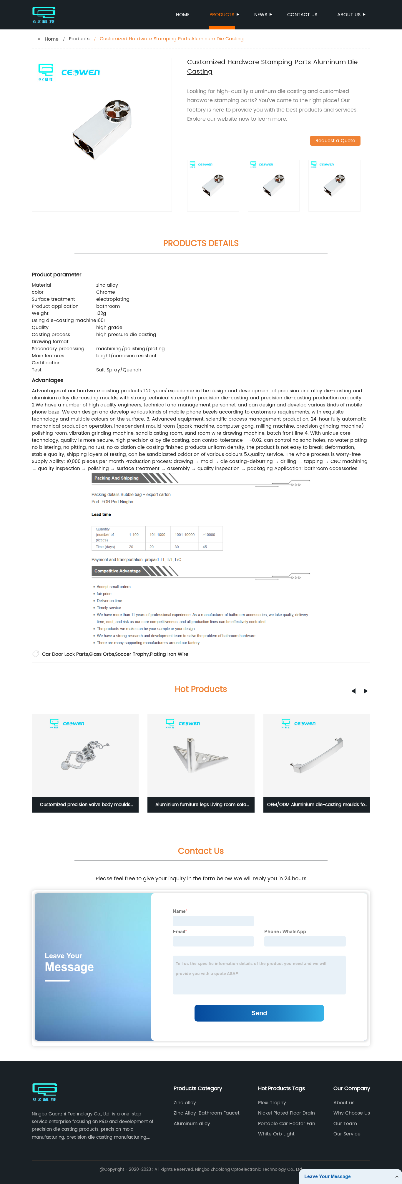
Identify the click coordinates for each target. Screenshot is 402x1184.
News (260, 15)
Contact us (302, 15)
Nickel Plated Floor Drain (286, 1113)
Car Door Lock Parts (65, 654)
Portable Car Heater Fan (286, 1123)
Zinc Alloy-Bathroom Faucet (207, 1113)
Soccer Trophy (132, 654)
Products (222, 15)
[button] (353, 691)
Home (183, 15)
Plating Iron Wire (169, 654)
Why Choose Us (351, 1113)
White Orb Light (276, 1133)
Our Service (347, 1134)
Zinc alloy (185, 1102)
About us (349, 15)
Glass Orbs (101, 654)
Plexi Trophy (272, 1102)
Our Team (345, 1123)
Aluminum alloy (192, 1123)
